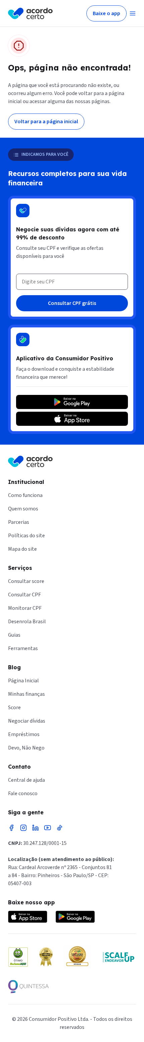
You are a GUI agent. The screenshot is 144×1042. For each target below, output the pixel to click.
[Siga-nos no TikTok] (59, 827)
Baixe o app (106, 13)
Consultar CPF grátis (72, 303)
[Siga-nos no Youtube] (47, 827)
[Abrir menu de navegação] (132, 13)
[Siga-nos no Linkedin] (35, 827)
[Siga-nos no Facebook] (11, 827)
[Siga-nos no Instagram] (23, 827)
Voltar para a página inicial (46, 121)
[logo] (30, 13)
